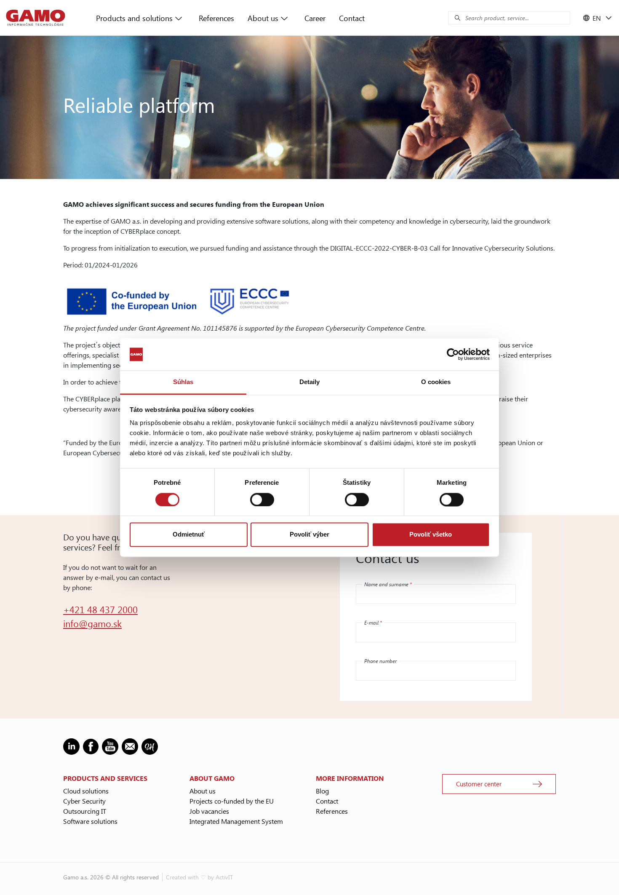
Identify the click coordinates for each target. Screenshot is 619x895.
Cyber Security (84, 800)
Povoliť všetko (430, 534)
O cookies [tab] (436, 382)
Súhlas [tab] (183, 382)
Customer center (479, 784)
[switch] (262, 499)
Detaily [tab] (309, 382)
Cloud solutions (86, 790)
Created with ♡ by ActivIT (199, 877)
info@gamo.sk (92, 623)
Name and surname (388, 584)
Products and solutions (134, 18)
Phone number (380, 660)
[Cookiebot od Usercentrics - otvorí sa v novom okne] (453, 354)
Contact (352, 18)
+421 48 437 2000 (100, 609)
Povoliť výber (309, 534)
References (216, 18)
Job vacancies (209, 811)
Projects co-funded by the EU (231, 800)
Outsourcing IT (84, 811)
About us (263, 18)
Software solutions (90, 821)
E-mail (373, 622)
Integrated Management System (236, 821)
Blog (322, 790)
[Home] (35, 18)
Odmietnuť (189, 534)
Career (315, 18)
